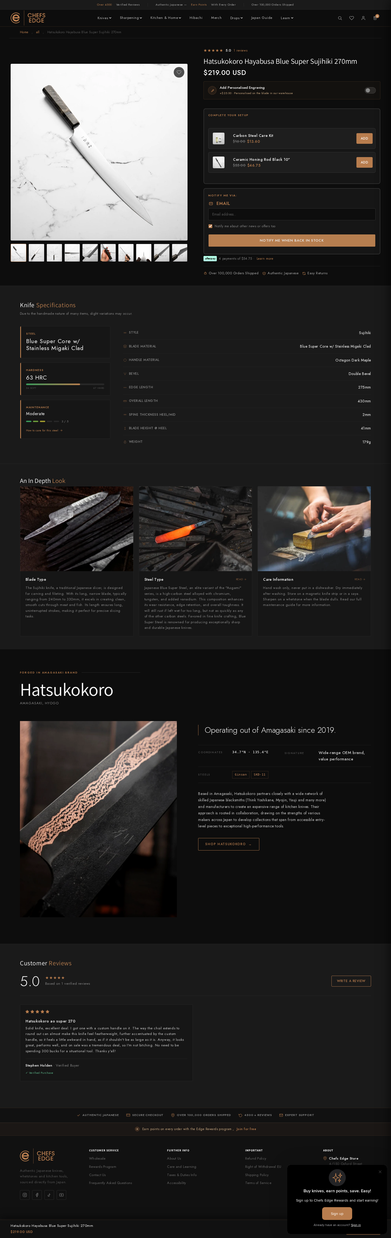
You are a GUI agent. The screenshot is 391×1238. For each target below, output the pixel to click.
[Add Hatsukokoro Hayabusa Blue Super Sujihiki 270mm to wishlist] (179, 72)
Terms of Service (258, 1182)
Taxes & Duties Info (182, 1174)
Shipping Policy (257, 1174)
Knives (103, 17)
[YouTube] (61, 1195)
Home (24, 32)
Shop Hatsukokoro (228, 844)
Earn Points (199, 4)
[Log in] (363, 18)
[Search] (340, 18)
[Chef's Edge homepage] (49, 1156)
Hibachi (196, 17)
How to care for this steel (42, 430)
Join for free (246, 1129)
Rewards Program (102, 1166)
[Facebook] (37, 1195)
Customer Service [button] (104, 1150)
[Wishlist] (351, 18)
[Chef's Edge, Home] (28, 18)
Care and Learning (181, 1166)
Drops (235, 17)
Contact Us (97, 1174)
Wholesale (97, 1158)
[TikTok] (49, 1195)
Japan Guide (262, 17)
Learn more (265, 258)
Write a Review (351, 981)
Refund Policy (255, 1158)
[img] (106, 1011)
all (38, 32)
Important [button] (254, 1150)
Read (239, 579)
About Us (174, 1158)
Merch (216, 17)
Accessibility (176, 1182)
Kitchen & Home (164, 17)
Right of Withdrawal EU (263, 1166)
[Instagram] (25, 1195)
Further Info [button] (178, 1150)
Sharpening (129, 17)
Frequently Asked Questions (110, 1182)
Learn (285, 17)
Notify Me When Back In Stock (292, 240)
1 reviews (240, 50)
